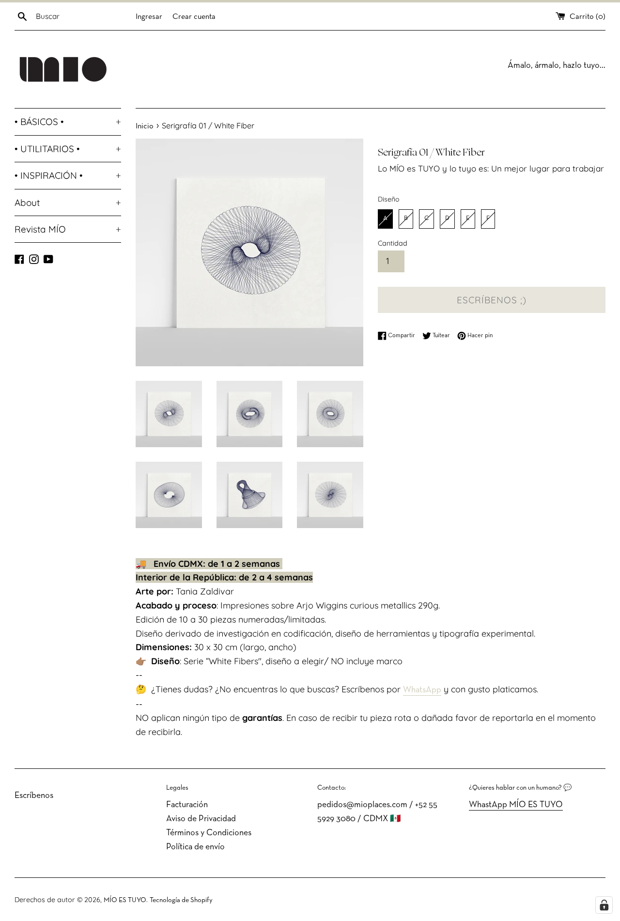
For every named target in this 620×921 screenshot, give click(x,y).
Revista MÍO (68, 229)
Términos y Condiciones (208, 833)
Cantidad (392, 243)
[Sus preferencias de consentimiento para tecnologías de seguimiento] (604, 905)
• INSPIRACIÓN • (68, 175)
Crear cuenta (194, 17)
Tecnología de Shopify (181, 900)
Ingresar (149, 17)
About (68, 202)
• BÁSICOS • (68, 121)
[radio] (385, 219)
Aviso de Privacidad (201, 819)
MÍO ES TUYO (125, 900)
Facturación (187, 805)
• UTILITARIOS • (68, 149)
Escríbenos (34, 796)
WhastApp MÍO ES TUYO (516, 805)
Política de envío (195, 847)
